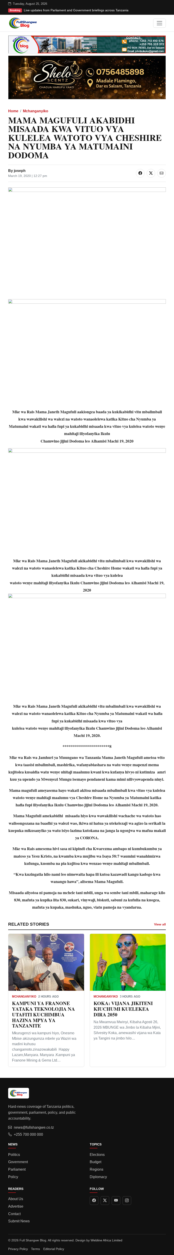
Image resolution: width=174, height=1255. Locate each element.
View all (160, 924)
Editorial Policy (53, 1249)
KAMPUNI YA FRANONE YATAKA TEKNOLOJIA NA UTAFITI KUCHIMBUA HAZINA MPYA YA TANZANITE (43, 1014)
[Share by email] (161, 173)
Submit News (19, 1221)
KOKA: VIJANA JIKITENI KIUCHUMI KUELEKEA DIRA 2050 (123, 1009)
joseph (20, 171)
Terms (35, 1249)
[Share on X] (151, 173)
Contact (14, 1214)
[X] (105, 1200)
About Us (15, 1199)
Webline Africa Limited (106, 1240)
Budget (95, 1162)
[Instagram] (127, 1200)
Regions (96, 1169)
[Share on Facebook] (140, 173)
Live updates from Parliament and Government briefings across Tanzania (76, 10)
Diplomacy (98, 1177)
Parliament (17, 1169)
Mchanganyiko (35, 111)
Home (13, 111)
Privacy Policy (18, 1249)
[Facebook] (94, 1200)
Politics (14, 1155)
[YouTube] (116, 1200)
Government (18, 1162)
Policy (13, 1177)
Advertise (15, 1206)
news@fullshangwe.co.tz (34, 1127)
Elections (97, 1155)
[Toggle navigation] (159, 23)
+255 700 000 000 (28, 1134)
